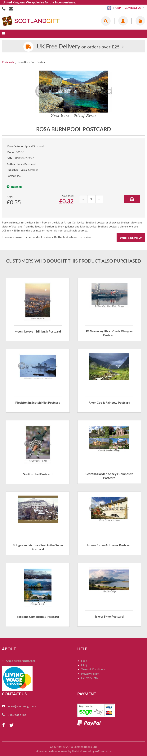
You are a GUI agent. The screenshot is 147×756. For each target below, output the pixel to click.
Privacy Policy (90, 673)
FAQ (84, 665)
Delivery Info (89, 678)
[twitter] (11, 725)
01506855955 (4, 8)
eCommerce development (52, 751)
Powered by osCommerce (96, 751)
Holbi (75, 751)
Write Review (131, 237)
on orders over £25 (78, 46)
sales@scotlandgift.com (22, 706)
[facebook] (3, 725)
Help (84, 660)
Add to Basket (132, 199)
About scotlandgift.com (20, 660)
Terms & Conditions (93, 669)
